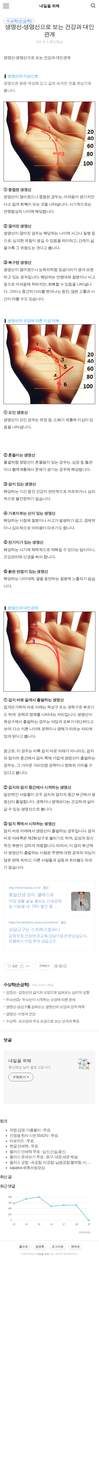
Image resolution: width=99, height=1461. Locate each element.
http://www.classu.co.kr (25, 887)
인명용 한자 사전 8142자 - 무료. (34, 1136)
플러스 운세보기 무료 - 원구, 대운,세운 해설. (44, 1157)
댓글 (8, 1040)
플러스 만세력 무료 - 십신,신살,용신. (38, 1152)
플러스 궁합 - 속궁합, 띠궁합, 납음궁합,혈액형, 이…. (50, 1162)
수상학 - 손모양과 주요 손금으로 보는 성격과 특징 (42, 1021)
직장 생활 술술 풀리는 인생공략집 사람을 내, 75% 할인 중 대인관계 (35, 904)
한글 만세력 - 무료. (24, 1146)
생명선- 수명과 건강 (20, 1014)
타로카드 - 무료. (22, 1141)
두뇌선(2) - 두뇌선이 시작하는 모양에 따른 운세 (40, 999)
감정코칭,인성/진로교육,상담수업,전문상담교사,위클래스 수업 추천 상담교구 (48, 938)
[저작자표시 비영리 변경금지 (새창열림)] (60, 966)
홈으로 (23, 1246)
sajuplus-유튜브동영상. (27, 1168)
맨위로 (75, 1246)
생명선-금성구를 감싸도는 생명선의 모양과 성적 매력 (45, 1007)
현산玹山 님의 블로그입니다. (29, 1067)
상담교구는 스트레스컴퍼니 (34, 929)
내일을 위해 (49, 6)
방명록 (40, 1246)
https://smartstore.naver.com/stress (33, 922)
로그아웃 (57, 1246)
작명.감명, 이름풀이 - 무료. (30, 1130)
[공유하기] (22, 966)
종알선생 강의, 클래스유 (31, 894)
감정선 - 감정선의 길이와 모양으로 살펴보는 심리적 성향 (47, 992)
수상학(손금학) (16, 984)
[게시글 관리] (28, 966)
